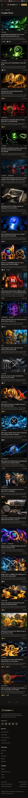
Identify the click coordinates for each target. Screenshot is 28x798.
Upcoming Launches (5, 743)
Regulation (4, 487)
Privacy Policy (24, 784)
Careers (2, 774)
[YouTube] (6, 723)
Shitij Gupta (24, 98)
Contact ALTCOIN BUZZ (6, 786)
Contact (3, 777)
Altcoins (4, 32)
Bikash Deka (24, 126)
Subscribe (24, 4)
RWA (3, 204)
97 (16, 702)
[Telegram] (9, 723)
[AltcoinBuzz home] (12, 5)
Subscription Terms (22, 782)
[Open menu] (2, 5)
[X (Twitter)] (2, 723)
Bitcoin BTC (4, 89)
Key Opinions (4, 740)
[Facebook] (13, 723)
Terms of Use (4, 782)
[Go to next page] (19, 702)
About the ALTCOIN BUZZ (6, 784)
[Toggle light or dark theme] (20, 5)
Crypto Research (5, 732)
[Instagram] (16, 723)
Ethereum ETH (5, 458)
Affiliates (3, 769)
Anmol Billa (25, 70)
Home (2, 9)
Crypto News (4, 734)
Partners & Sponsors (5, 771)
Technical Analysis (5, 737)
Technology (11, 175)
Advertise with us (23, 786)
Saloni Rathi (24, 41)
